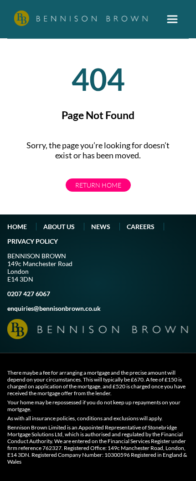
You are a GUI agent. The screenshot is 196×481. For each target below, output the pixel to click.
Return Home (98, 185)
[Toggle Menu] (172, 19)
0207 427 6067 (28, 294)
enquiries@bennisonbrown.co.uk (54, 308)
